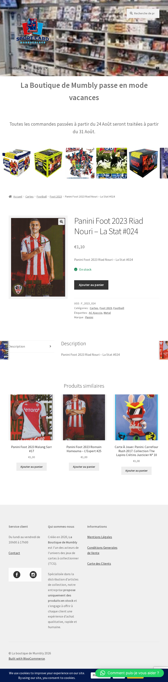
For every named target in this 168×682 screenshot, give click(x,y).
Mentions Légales (99, 537)
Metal (107, 313)
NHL (89, 68)
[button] (61, 221)
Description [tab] (17, 346)
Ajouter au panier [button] (31, 467)
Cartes (29, 196)
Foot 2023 (56, 196)
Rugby (37, 68)
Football (15, 68)
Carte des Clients (99, 563)
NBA (58, 68)
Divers (103, 68)
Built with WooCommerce (27, 658)
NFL (76, 68)
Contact (14, 553)
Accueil (17, 196)
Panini (89, 317)
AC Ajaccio (95, 313)
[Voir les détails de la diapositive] (37, 163)
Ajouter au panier (91, 285)
